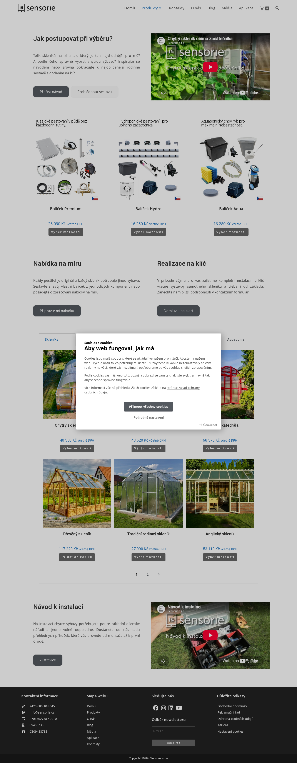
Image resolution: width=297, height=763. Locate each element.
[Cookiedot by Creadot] (208, 425)
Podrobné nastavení (148, 417)
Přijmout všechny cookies (148, 407)
